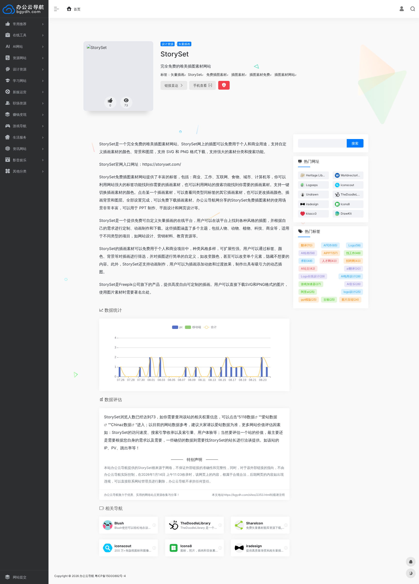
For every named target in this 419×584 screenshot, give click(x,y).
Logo (354, 245)
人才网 (329, 261)
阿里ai (307, 292)
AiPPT (331, 253)
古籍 (329, 299)
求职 (306, 261)
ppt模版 (308, 299)
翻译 (306, 245)
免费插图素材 (216, 74)
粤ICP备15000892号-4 (110, 576)
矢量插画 (184, 44)
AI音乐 (354, 284)
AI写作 (330, 245)
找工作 (353, 253)
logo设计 (352, 292)
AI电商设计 (351, 276)
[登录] (401, 9)
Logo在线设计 (313, 276)
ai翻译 (353, 268)
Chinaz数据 (121, 424)
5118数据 (247, 416)
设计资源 (167, 44)
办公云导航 (87, 576)
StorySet (195, 74)
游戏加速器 (311, 284)
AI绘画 (308, 253)
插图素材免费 (260, 74)
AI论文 (308, 268)
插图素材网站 (284, 74)
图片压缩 (350, 299)
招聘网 (353, 261)
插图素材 (238, 74)
